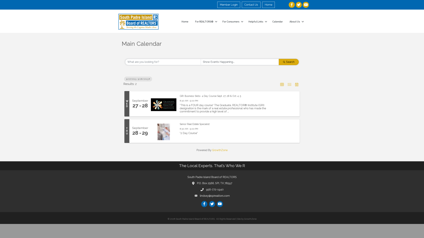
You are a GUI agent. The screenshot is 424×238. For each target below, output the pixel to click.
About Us (295, 21)
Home (268, 4)
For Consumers (230, 21)
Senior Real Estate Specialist (195, 124)
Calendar (277, 21)
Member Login (229, 4)
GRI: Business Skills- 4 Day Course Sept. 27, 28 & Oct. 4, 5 (210, 96)
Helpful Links (255, 21)
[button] (282, 84)
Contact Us (251, 4)
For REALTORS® (204, 21)
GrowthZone (220, 150)
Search (290, 61)
